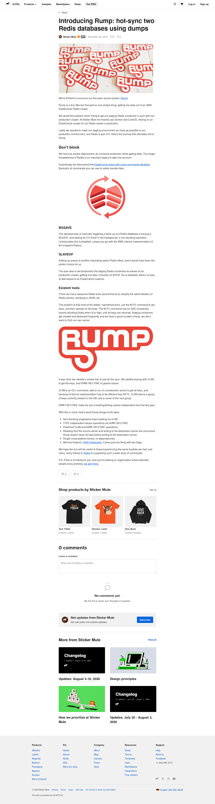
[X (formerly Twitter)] (162, 779)
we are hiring (91, 464)
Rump (124, 98)
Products (29, 4)
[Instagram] (168, 779)
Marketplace (63, 4)
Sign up (204, 4)
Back (65, 12)
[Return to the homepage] (7, 4)
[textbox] (107, 281)
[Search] (174, 4)
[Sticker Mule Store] (157, 779)
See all (153, 489)
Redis (86, 453)
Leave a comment (68, 556)
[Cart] (182, 4)
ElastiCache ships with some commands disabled (122, 164)
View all (152, 639)
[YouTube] (174, 779)
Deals (78, 4)
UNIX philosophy (92, 442)
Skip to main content (2, 2)
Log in (191, 4)
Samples (46, 4)
